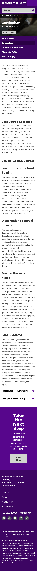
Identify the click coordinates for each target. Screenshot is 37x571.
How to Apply (8, 33)
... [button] (4, 16)
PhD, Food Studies (12, 16)
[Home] (3, 16)
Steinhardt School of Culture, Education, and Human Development (13, 481)
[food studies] (34, 38)
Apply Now (18, 459)
